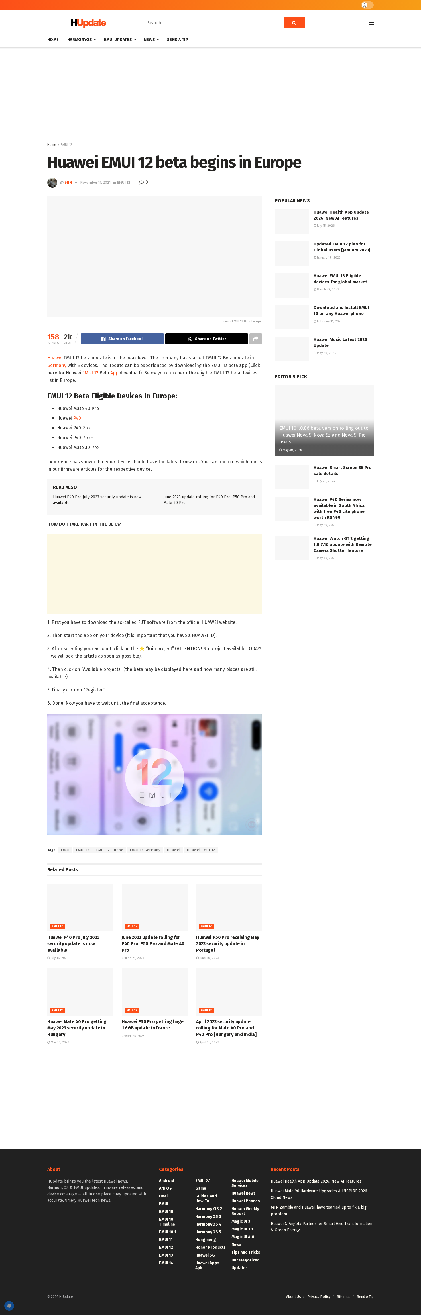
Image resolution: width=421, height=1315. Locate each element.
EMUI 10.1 (167, 1232)
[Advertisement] (210, 96)
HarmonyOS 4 (208, 1224)
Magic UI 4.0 (242, 1236)
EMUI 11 (165, 1239)
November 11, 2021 (95, 182)
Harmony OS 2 (208, 1208)
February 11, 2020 (329, 321)
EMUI (65, 850)
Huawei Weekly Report (245, 1211)
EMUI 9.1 (202, 1180)
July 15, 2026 (325, 226)
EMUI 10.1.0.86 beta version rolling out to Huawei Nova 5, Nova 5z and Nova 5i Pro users (324, 435)
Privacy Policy (318, 1296)
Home (53, 39)
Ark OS (165, 1188)
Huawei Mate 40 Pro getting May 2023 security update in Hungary (77, 1028)
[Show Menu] (371, 23)
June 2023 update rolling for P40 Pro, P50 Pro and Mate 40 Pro (153, 944)
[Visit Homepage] (87, 23)
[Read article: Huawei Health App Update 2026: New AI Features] (292, 221)
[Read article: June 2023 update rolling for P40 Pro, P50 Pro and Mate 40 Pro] (155, 907)
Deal (163, 1196)
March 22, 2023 (327, 289)
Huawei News (243, 1193)
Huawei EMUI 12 (201, 850)
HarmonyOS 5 (208, 1232)
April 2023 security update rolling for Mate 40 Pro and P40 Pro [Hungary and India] (226, 1028)
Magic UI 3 (240, 1221)
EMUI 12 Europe (109, 850)
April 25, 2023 (134, 1036)
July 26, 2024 (325, 481)
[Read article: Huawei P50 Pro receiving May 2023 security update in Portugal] (229, 907)
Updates (239, 1267)
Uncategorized (245, 1260)
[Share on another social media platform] (255, 338)
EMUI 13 (166, 1255)
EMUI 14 (166, 1263)
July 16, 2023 (59, 958)
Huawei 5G (205, 1255)
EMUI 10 (166, 1211)
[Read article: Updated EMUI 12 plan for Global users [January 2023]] (292, 253)
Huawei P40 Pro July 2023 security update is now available (73, 944)
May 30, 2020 (292, 450)
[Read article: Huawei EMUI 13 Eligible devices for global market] (292, 285)
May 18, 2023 (59, 1042)
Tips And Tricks (245, 1252)
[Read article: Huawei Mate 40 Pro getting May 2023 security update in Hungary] (80, 991)
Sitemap (344, 1296)
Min (68, 182)
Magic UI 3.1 (242, 1229)
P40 (77, 418)
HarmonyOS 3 (208, 1216)
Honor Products (210, 1247)
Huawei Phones (245, 1201)
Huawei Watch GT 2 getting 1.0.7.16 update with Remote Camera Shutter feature (343, 544)
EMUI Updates (118, 39)
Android (166, 1180)
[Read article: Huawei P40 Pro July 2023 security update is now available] (80, 907)
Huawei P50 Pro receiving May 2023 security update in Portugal (227, 944)
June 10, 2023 (209, 958)
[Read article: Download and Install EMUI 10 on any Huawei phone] (292, 317)
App (114, 373)
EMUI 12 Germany (145, 850)
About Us (293, 1296)
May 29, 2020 (326, 525)
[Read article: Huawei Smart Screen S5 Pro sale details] (292, 477)
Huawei (54, 358)
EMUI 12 (66, 145)
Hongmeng (205, 1239)
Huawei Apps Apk (207, 1265)
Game (200, 1188)
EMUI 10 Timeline (167, 1222)
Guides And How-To (206, 1198)
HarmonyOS (79, 39)
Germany (56, 365)
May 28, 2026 (326, 353)
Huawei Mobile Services (245, 1183)
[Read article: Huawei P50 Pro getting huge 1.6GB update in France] (155, 991)
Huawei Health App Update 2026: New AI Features (316, 1181)
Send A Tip (177, 39)
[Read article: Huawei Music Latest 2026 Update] (292, 349)
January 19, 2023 (328, 257)
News (149, 39)
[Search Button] (294, 22)
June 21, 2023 (134, 958)
